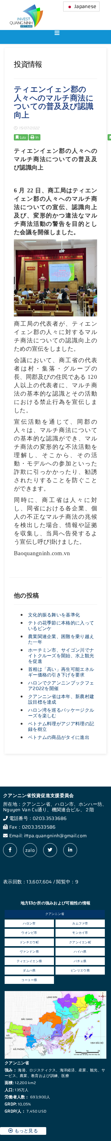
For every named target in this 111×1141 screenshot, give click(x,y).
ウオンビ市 (29, 932)
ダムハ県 (29, 970)
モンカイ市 (80, 932)
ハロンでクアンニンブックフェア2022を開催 (61, 685)
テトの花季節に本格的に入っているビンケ (61, 625)
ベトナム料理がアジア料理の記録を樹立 (61, 726)
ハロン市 (29, 923)
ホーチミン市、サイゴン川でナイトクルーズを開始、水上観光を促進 (61, 655)
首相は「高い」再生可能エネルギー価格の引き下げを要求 (61, 672)
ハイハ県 (80, 951)
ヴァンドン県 (29, 951)
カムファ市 (80, 923)
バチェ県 (80, 961)
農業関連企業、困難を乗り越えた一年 (61, 639)
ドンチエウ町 (29, 942)
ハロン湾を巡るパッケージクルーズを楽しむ (61, 712)
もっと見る (25, 1131)
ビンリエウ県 (80, 970)
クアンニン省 (54, 914)
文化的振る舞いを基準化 (54, 615)
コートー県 (29, 980)
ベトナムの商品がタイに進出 (58, 737)
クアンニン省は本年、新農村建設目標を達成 (61, 699)
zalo (30, 850)
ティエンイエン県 (29, 961)
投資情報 (28, 64)
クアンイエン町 (80, 942)
